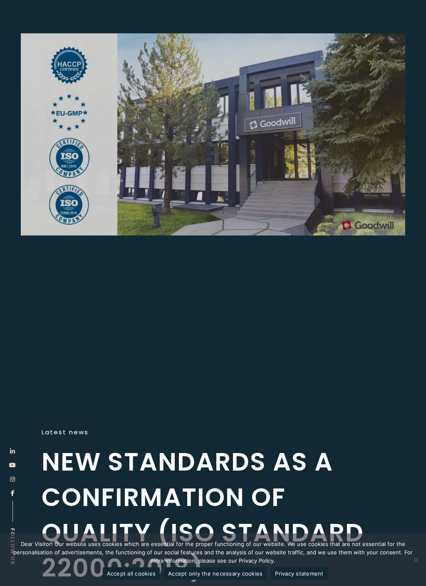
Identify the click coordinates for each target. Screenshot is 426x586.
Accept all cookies (131, 573)
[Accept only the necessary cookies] (415, 560)
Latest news (65, 432)
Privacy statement (299, 573)
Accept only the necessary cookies (215, 573)
